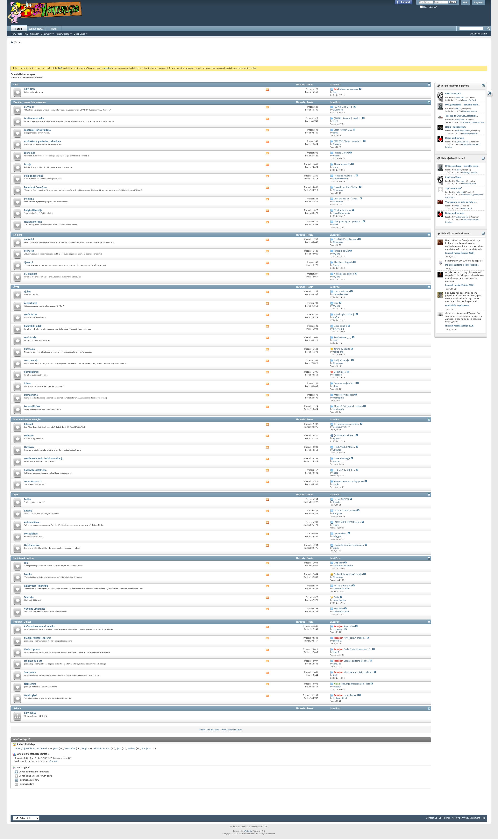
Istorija (27, 164)
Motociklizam (31, 534)
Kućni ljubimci (31, 372)
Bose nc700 (349, 626)
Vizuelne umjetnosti (35, 609)
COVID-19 (29, 107)
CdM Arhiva (30, 713)
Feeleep (131, 748)
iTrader (53, 28)
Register (478, 2)
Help (465, 2)
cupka (18, 748)
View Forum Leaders (231, 729)
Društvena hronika (34, 118)
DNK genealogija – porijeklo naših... (462, 105)
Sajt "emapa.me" (453, 188)
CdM (15, 84)
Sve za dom (30, 672)
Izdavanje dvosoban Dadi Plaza (355, 684)
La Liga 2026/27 (341, 499)
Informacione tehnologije (27, 419)
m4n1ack (460, 120)
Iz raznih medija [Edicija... (346, 187)
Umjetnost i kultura (23, 558)
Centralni (29, 239)
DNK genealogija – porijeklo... (348, 222)
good (55, 748)
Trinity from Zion (101, 748)
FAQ (26, 34)
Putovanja (29, 349)
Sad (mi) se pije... (342, 360)
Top (483, 818)
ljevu (119, 748)
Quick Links (79, 34)
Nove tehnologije (342, 458)
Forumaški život (32, 406)
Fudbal (27, 499)
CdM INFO (29, 89)
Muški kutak (30, 314)
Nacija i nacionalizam (455, 127)
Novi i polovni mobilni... (355, 638)
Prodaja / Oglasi (22, 621)
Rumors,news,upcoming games (349, 481)
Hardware (29, 447)
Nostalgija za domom (344, 274)
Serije (336, 597)
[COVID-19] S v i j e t (343, 107)
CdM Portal (444, 818)
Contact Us (431, 818)
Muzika (28, 574)
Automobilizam (32, 522)
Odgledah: (339, 563)
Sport (16, 494)
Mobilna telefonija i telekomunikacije (43, 458)
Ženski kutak (30, 303)
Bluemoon (460, 98)
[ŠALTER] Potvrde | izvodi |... (348, 118)
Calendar (34, 34)
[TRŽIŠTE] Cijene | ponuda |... (348, 141)
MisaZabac (70, 748)
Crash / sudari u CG (343, 130)
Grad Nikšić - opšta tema (346, 239)
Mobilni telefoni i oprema (37, 638)
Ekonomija (29, 153)
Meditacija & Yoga (342, 210)
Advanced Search (478, 33)
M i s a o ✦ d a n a (343, 586)
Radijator (146, 748)
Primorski (29, 251)
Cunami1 (54, 761)
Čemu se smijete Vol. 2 (345, 383)
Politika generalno (33, 176)
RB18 (458, 109)
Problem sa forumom (348, 89)
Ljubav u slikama (342, 291)
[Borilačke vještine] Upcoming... (349, 545)
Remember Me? (430, 7)
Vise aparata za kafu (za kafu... (358, 672)
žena (336, 303)
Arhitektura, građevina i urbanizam (42, 141)
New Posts (17, 34)
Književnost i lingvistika (36, 586)
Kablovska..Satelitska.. (35, 470)
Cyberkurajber (462, 142)
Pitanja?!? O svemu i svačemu (348, 406)
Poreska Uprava (341, 153)
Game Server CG (32, 481)
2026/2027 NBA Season (345, 511)
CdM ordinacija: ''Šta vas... (346, 199)
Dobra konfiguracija (454, 138)
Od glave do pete (33, 661)
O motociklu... (340, 534)
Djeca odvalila (340, 326)
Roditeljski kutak (32, 326)
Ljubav (27, 291)
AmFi (458, 206)
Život (16, 287)
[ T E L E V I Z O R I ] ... (344, 470)
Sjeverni (28, 262)
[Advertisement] (249, 53)
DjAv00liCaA (29, 748)
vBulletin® (248, 831)
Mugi (84, 748)
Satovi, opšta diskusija (344, 314)
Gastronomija (31, 360)
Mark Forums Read (209, 729)
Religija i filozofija (33, 210)
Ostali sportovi (31, 545)
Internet (28, 424)
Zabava (27, 383)
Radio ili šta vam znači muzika (348, 574)
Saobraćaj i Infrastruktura (37, 130)
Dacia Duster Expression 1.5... (358, 649)
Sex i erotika (30, 337)
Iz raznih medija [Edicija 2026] (459, 253)
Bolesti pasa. (340, 372)
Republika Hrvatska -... (344, 176)
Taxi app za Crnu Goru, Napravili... (461, 116)
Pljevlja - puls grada (343, 262)
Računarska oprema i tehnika (39, 626)
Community (46, 34)
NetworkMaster (463, 131)
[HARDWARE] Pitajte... (344, 447)
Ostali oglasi (30, 695)
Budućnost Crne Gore (35, 187)
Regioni (17, 234)
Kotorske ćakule (341, 251)
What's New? (36, 28)
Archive (456, 818)
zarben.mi (42, 748)
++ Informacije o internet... (346, 424)
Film (26, 563)
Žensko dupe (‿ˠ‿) (343, 337)
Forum (19, 28)
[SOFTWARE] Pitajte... (344, 435)
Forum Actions (62, 34)
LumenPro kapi (351, 695)
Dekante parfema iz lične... (356, 661)
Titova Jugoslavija (342, 164)
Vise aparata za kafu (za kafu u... (461, 202)
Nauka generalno (33, 222)
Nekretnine (30, 684)
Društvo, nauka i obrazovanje (29, 102)
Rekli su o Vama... (453, 94)
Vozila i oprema (32, 649)
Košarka (28, 511)
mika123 (460, 192)
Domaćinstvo (31, 395)
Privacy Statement (470, 818)
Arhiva (17, 708)
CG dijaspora (30, 274)
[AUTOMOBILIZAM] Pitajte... (347, 522)
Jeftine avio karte (342, 349)
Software (29, 435)
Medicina (29, 199)
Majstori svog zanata (344, 395)
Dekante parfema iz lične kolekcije (462, 265)
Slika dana (339, 609)
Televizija (28, 597)
